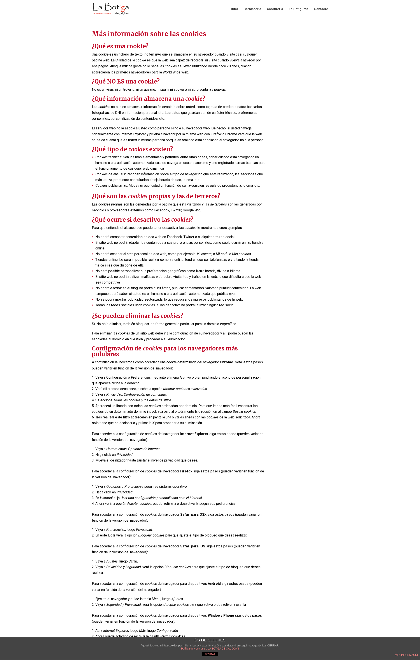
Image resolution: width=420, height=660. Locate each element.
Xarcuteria (275, 9)
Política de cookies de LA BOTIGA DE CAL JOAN (210, 648)
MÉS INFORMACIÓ (406, 655)
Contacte (321, 9)
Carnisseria (252, 9)
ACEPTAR (210, 654)
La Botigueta (298, 9)
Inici (234, 9)
